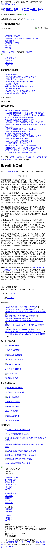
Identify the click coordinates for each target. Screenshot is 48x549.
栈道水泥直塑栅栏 (12, 411)
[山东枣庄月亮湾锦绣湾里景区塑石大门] (21, 451)
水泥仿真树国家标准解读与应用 (17, 134)
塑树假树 (27, 38)
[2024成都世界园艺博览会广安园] (18, 459)
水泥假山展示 (10, 38)
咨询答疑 (9, 63)
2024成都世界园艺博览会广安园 (17, 463)
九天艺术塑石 (11, 172)
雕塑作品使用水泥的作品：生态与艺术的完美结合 (25, 325)
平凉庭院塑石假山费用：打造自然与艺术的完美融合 (25, 312)
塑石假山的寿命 (11, 75)
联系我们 (9, 48)
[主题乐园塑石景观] (12, 345)
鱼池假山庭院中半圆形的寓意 (17, 318)
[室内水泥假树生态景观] (13, 355)
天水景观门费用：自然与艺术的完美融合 (21, 307)
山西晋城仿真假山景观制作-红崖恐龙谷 (20, 117)
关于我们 (9, 45)
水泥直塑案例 (10, 58)
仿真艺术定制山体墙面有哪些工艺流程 (20, 77)
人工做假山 (11, 294)
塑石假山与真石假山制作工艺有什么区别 (21, 82)
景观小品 (9, 503)
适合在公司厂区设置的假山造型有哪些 (20, 91)
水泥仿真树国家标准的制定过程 (17, 131)
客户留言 (11, 4)
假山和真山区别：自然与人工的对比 (19, 143)
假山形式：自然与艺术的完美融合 (18, 141)
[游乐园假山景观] (11, 374)
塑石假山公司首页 (12, 36)
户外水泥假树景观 (12, 402)
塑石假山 (20, 38)
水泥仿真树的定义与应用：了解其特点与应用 (23, 136)
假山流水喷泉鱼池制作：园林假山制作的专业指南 (25, 334)
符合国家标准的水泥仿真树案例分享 (19, 120)
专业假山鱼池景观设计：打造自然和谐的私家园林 (25, 113)
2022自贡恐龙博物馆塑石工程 (17, 434)
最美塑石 (10, 298)
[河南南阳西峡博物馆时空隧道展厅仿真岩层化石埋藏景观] (26, 440)
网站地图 (4, 4)
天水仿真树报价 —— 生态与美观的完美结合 (23, 332)
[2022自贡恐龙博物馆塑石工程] (17, 430)
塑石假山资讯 (11, 160)
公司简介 (9, 518)
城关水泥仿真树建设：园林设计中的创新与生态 (24, 321)
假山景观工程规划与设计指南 (17, 110)
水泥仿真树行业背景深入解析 (17, 138)
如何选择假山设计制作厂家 (16, 93)
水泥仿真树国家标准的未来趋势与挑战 (20, 129)
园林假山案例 (10, 41)
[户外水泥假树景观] (12, 397)
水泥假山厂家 (25, 542)
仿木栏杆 (34, 38)
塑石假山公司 (12, 542)
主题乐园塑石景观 (12, 350)
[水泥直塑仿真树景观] (12, 364)
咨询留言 (9, 65)
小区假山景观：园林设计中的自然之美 (20, 152)
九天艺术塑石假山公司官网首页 (21, 157)
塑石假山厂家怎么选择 (14, 79)
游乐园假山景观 (11, 378)
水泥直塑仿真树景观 (13, 369)
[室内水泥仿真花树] (12, 416)
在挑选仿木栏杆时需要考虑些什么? (19, 86)
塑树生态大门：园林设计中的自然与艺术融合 (23, 148)
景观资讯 (9, 60)
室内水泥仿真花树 (12, 420)
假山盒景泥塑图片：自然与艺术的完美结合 (22, 309)
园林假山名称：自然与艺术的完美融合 (20, 316)
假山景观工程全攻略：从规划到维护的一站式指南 (25, 115)
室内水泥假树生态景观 (14, 360)
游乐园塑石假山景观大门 (15, 392)
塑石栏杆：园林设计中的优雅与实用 (19, 150)
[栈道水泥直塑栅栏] (12, 406)
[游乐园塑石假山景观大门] (14, 388)
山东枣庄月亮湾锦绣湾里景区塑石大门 (20, 455)
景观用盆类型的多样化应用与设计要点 (20, 329)
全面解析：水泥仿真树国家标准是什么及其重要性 (25, 122)
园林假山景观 (10, 493)
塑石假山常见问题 (12, 43)
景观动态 (9, 509)
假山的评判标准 (11, 84)
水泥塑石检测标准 (12, 89)
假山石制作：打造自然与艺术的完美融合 (21, 145)
